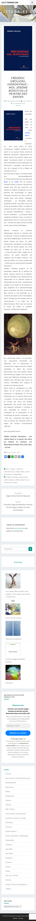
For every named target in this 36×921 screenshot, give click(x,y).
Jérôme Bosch (9, 480)
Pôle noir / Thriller (12, 875)
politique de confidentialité (20, 719)
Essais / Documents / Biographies (17, 836)
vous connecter (19, 528)
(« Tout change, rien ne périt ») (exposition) (18, 594)
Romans (8, 880)
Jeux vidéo (9, 849)
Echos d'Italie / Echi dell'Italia (16, 814)
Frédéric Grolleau (12, 477)
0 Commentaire (19, 103)
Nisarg (21, 918)
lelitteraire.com (10, 2)
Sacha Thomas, (13, 618)
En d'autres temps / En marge (16, 818)
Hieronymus (23, 477)
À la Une (8, 774)
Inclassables (10, 840)
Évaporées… (10, 683)
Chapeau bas (19, 472)
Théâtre (8, 889)
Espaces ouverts (11, 831)
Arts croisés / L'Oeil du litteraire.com (18, 778)
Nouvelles (9, 858)
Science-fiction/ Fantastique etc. (17, 884)
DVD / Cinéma (10, 809)
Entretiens (9, 822)
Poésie (8, 871)
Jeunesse (9, 845)
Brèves (8, 791)
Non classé (9, 853)
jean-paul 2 (27, 101)
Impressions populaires (14, 639)
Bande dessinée (11, 783)
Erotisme (9, 827)
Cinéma (8, 800)
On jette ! (9, 862)
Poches (8, 867)
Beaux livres (10, 787)
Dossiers (8, 805)
